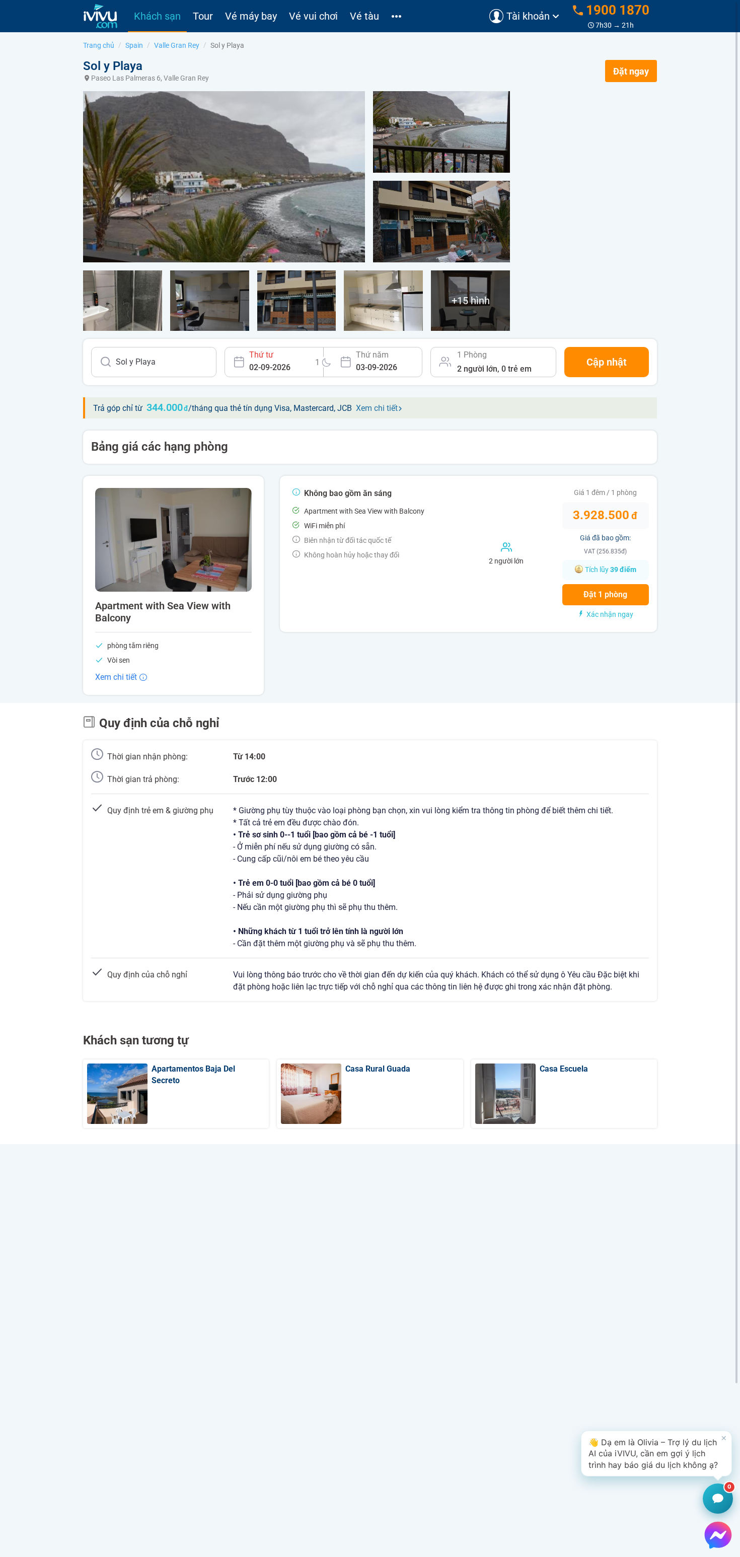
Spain (134, 45)
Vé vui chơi (313, 16)
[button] (656, 1453)
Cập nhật (606, 362)
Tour (203, 16)
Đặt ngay (631, 71)
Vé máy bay (251, 16)
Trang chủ (98, 45)
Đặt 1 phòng (605, 594)
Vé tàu (364, 16)
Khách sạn (157, 16)
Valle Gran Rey (176, 45)
